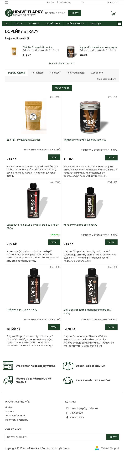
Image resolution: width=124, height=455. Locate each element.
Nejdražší (55, 72)
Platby (50, 2)
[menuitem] (6, 23)
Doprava (65, 2)
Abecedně (97, 72)
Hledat (74, 13)
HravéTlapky (77, 417)
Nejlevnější (37, 72)
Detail (54, 157)
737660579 (76, 412)
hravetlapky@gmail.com (84, 408)
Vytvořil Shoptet (110, 448)
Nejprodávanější (76, 72)
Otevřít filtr (62, 88)
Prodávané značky (15, 415)
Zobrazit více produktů (60, 63)
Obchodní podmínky (16, 419)
